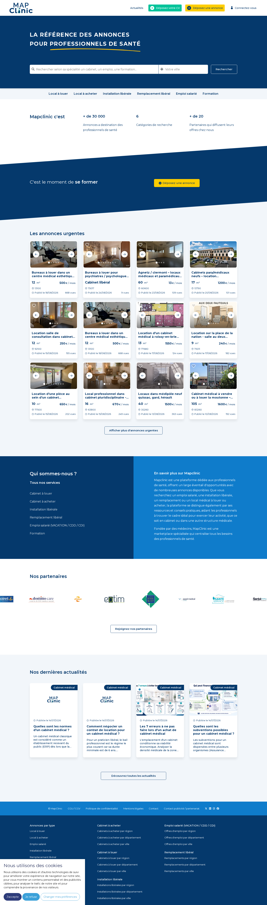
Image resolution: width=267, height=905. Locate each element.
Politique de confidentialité (102, 808)
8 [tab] (115, 262)
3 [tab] (53, 262)
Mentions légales (133, 808)
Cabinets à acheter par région (115, 831)
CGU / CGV (74, 808)
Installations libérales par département (119, 891)
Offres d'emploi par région (180, 831)
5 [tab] (58, 262)
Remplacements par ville (179, 871)
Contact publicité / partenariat (181, 808)
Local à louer (37, 831)
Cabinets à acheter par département (119, 837)
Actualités (136, 8)
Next (71, 254)
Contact (153, 808)
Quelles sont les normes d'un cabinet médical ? (52, 728)
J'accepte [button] (13, 896)
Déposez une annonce (208, 8)
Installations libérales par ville (114, 898)
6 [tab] (110, 262)
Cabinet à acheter (43, 501)
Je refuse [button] (31, 896)
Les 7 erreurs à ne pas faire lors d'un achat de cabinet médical (158, 730)
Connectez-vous (245, 8)
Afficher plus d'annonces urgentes (133, 430)
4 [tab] (56, 262)
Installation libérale (43, 509)
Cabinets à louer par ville (111, 871)
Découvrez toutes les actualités (133, 775)
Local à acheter (39, 837)
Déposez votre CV (168, 8)
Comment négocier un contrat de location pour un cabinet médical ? (106, 730)
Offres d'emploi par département (184, 837)
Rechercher (224, 69)
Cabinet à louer (41, 493)
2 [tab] (51, 262)
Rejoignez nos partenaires (133, 629)
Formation (37, 533)
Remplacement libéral (46, 517)
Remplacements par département (184, 864)
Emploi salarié (38, 844)
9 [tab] (63, 384)
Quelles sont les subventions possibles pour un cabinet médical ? (213, 730)
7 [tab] (113, 262)
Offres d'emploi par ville (178, 844)
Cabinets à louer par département (117, 864)
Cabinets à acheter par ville (113, 844)
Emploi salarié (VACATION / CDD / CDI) (57, 525)
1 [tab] (49, 263)
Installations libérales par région (115, 885)
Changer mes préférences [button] (60, 896)
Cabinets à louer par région (113, 858)
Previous (36, 254)
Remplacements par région (180, 858)
